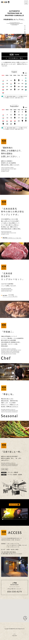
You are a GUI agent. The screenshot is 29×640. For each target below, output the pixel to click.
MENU (12, 238)
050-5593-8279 (14, 591)
